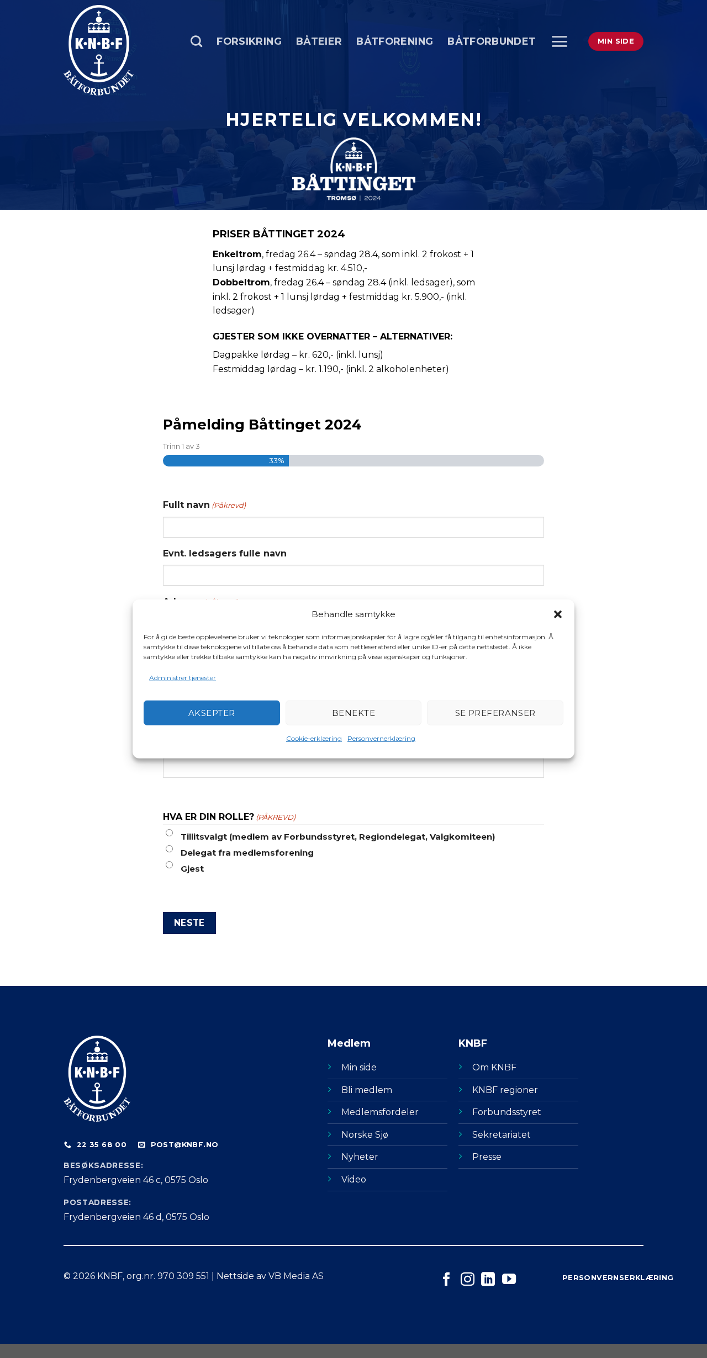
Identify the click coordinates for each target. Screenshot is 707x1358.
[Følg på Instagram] (467, 1280)
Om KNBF (494, 1067)
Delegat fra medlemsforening (247, 852)
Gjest (192, 868)
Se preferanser (495, 713)
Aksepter (211, 713)
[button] (557, 614)
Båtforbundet (491, 41)
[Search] (196, 41)
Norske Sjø (364, 1134)
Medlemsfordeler (380, 1112)
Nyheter (359, 1157)
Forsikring (249, 41)
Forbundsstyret (506, 1112)
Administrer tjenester (182, 677)
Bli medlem (366, 1090)
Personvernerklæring (381, 738)
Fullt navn (204, 505)
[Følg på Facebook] (446, 1280)
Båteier (319, 41)
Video (353, 1179)
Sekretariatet (501, 1134)
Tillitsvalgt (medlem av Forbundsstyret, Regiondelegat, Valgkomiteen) (338, 836)
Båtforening (394, 41)
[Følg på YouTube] (509, 1280)
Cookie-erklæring (314, 738)
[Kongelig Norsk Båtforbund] (119, 50)
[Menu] (559, 41)
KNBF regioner (505, 1090)
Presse (487, 1157)
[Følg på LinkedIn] (488, 1280)
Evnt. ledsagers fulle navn (225, 553)
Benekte (353, 713)
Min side (359, 1067)
